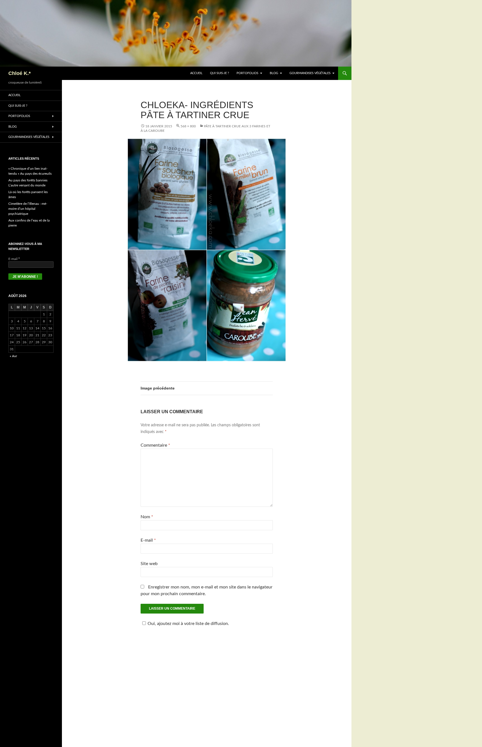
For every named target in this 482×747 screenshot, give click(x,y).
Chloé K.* (19, 73)
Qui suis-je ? (219, 73)
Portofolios (247, 73)
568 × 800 (188, 126)
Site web (149, 563)
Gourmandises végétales (310, 73)
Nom (147, 517)
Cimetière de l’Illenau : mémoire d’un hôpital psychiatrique (27, 208)
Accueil (196, 73)
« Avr (13, 356)
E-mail (148, 540)
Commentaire (155, 445)
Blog (274, 73)
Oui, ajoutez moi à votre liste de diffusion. (188, 623)
